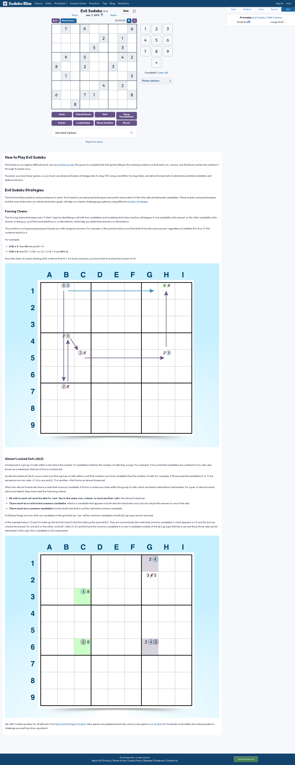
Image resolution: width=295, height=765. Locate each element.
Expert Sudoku (78, 724)
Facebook (159, 760)
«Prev (75, 15)
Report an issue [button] (94, 141)
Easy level (61, 724)
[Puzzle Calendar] (102, 14)
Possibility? (151, 72)
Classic (38, 3)
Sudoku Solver (78, 3)
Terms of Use (119, 760)
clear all (163, 72)
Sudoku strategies (138, 201)
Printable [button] (59, 3)
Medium (247, 9)
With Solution (275, 17)
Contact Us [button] (172, 760)
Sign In (279, 3)
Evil (55, 20)
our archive (156, 724)
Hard (261, 9)
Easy (233, 9)
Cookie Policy (135, 760)
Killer (48, 3)
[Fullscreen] (134, 10)
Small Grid (242, 22)
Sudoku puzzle (66, 164)
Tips (104, 3)
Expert (274, 9)
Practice (94, 3)
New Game (68, 20)
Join (288, 3)
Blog (112, 3)
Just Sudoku (258, 17)
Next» (113, 15)
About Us (96, 760)
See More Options (65, 132)
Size (126, 10)
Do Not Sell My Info (246, 759)
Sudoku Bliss (20, 3)
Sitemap (147, 760)
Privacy (107, 760)
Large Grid (277, 22)
